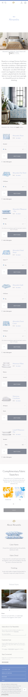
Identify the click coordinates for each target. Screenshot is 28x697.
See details (18, 138)
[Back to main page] (13, 2)
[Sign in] (21, 3)
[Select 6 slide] (17, 54)
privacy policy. (5, 694)
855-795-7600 (11, 649)
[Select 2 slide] (12, 54)
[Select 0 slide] (9, 54)
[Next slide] (25, 599)
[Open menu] (2, 2)
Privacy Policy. (16, 631)
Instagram (5, 662)
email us (5, 649)
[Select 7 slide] (19, 54)
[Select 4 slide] (15, 54)
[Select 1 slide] (10, 54)
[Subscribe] (25, 634)
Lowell (17, 127)
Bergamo (11, 53)
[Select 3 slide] (13, 54)
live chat (16, 649)
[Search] (5, 2)
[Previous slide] (3, 599)
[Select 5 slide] (16, 54)
